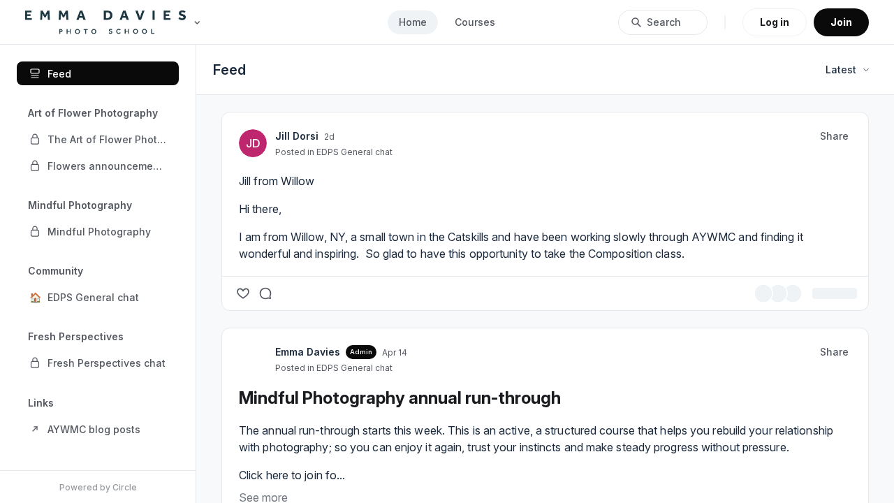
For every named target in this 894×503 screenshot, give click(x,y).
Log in (774, 22)
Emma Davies (397, 368)
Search (664, 22)
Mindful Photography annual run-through (489, 414)
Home (413, 22)
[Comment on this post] (355, 310)
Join (841, 22)
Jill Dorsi (386, 136)
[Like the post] (332, 310)
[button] (98, 139)
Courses (475, 22)
